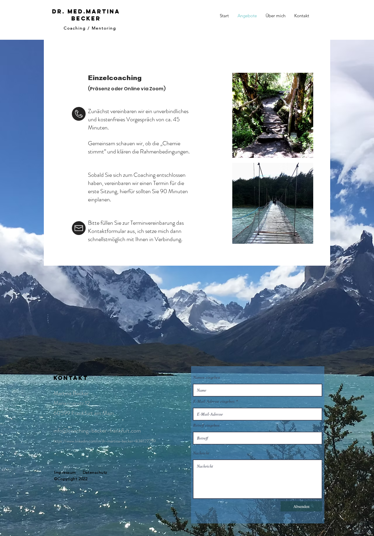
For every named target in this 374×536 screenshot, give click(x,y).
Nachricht (201, 453)
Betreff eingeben (206, 425)
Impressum (65, 472)
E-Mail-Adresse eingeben (214, 401)
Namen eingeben (206, 377)
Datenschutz (95, 472)
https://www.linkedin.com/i (75, 441)
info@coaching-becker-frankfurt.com (97, 430)
